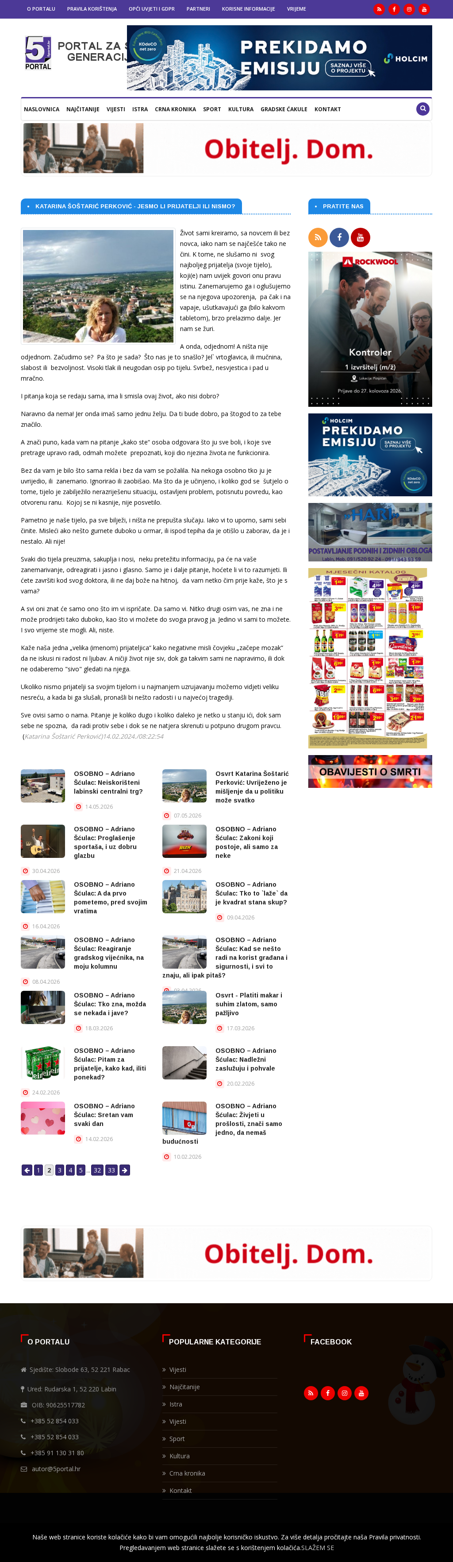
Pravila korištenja (92, 8)
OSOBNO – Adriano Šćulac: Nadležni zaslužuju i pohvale (245, 1059)
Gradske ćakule (284, 109)
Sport (212, 109)
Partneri (198, 8)
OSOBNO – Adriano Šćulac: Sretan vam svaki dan (104, 1114)
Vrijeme (296, 8)
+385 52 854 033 (55, 1421)
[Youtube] (424, 9)
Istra (140, 109)
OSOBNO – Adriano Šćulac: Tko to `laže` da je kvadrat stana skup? (251, 893)
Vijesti (116, 109)
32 (97, 1170)
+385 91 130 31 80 (57, 1453)
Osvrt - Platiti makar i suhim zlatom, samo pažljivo (248, 1004)
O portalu (41, 8)
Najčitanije (83, 109)
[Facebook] (394, 9)
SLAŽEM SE (317, 1547)
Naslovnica (41, 109)
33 (111, 1170)
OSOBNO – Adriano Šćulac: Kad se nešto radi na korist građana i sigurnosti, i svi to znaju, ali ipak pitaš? (225, 957)
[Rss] (379, 9)
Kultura (240, 109)
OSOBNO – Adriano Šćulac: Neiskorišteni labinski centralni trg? (108, 782)
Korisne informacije (248, 8)
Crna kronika (175, 109)
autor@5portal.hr (56, 1469)
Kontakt (328, 109)
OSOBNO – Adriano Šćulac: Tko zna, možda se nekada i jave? (110, 1004)
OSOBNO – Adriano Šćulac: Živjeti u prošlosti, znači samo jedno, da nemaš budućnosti (222, 1123)
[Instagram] (409, 9)
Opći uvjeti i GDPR (152, 8)
